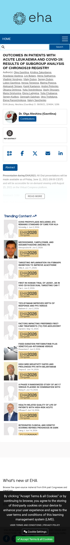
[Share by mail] (47, 153)
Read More (35, 196)
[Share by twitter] (35, 153)
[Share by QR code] (9, 153)
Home (6, 39)
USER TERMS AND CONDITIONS (25, 525)
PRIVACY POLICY (51, 525)
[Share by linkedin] (60, 153)
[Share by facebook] (22, 153)
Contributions (27, 119)
